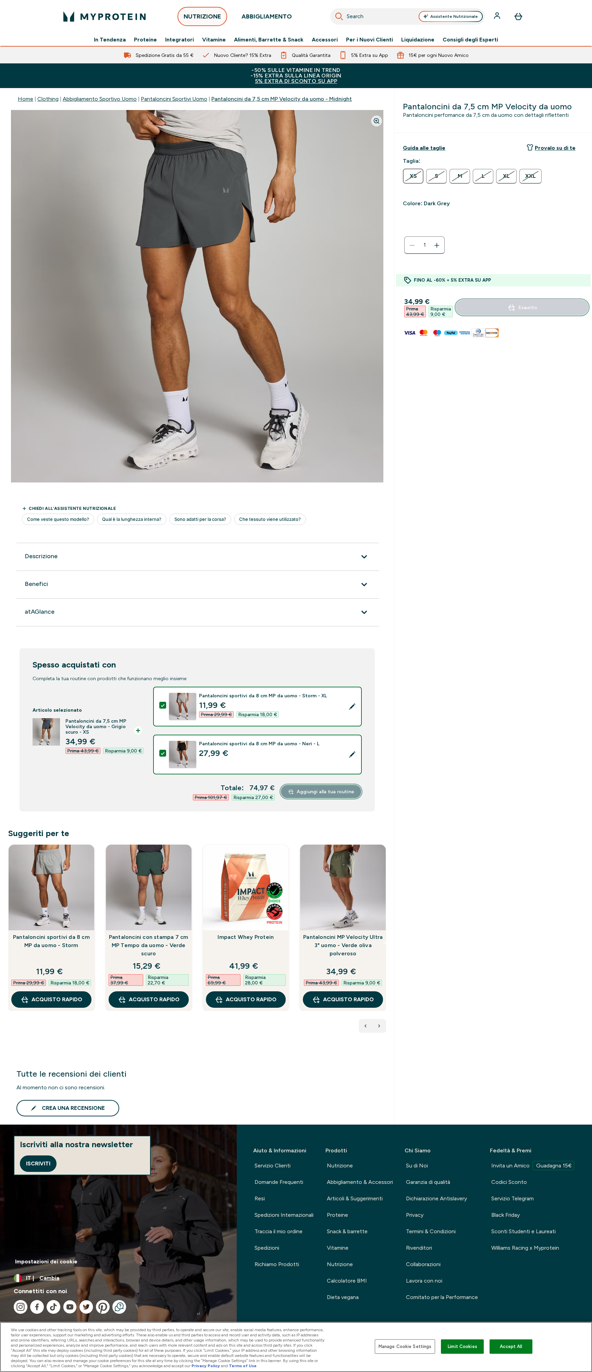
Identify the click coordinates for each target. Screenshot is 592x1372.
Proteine (145, 39)
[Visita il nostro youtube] (70, 1307)
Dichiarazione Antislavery (436, 1198)
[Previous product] (365, 1026)
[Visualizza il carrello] (518, 16)
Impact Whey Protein (246, 937)
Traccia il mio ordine (279, 1231)
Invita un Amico (531, 1165)
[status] (424, 245)
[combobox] (407, 16)
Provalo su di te (555, 148)
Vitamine (214, 39)
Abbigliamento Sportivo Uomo (100, 99)
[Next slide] (384, 942)
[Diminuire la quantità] (412, 245)
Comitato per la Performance (442, 1297)
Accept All (511, 1346)
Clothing (48, 99)
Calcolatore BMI (347, 1281)
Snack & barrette (347, 1231)
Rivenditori (419, 1248)
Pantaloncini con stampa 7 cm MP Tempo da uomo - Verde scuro (148, 945)
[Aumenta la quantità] (436, 245)
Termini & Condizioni (431, 1231)
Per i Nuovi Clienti (369, 39)
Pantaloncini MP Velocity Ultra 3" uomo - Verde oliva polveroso (343, 945)
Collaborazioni (423, 1264)
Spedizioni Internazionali (284, 1215)
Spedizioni (267, 1248)
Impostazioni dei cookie (46, 1261)
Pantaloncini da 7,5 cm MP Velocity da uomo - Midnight (281, 99)
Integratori (179, 39)
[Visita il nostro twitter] (86, 1307)
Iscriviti (38, 1163)
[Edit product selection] (352, 706)
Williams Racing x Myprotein (525, 1248)
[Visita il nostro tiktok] (53, 1307)
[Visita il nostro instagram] (20, 1307)
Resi (260, 1198)
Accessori (325, 39)
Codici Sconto (509, 1182)
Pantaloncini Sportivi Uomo (174, 99)
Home (25, 99)
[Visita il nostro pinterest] (103, 1307)
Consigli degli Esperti (470, 39)
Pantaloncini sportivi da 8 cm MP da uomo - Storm (51, 941)
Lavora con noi (424, 1281)
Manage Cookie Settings (405, 1346)
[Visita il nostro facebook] (37, 1307)
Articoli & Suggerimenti (355, 1198)
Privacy (414, 1215)
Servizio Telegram (512, 1198)
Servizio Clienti (273, 1165)
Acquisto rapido (57, 999)
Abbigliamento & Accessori (360, 1182)
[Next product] (379, 1026)
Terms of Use (243, 1365)
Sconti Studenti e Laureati (523, 1231)
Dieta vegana (343, 1297)
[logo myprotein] (104, 16)
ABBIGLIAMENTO (267, 16)
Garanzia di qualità (428, 1182)
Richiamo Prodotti (277, 1264)
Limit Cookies (462, 1346)
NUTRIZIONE (202, 16)
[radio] (413, 176)
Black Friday (505, 1215)
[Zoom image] (376, 120)
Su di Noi (417, 1165)
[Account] (498, 16)
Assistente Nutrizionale (454, 16)
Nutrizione (340, 1165)
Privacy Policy (206, 1365)
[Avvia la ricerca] (339, 16)
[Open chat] (119, 1307)
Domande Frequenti (279, 1182)
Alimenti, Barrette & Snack (269, 39)
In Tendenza (110, 39)
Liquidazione (417, 39)
